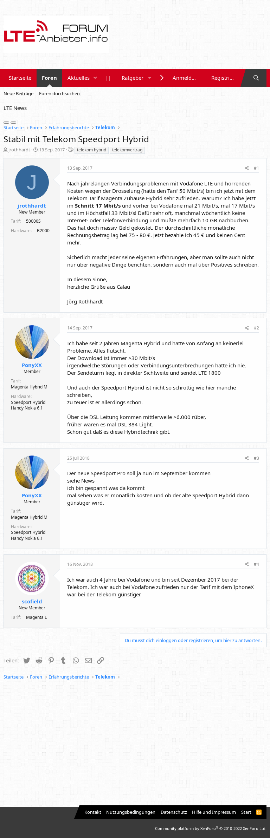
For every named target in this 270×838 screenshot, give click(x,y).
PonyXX (32, 364)
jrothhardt (19, 149)
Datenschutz (174, 812)
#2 (256, 328)
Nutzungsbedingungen (130, 812)
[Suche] (256, 78)
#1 (256, 168)
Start (246, 812)
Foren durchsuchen (59, 93)
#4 (256, 564)
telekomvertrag (127, 150)
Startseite (20, 77)
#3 (256, 458)
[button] (95, 78)
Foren (49, 77)
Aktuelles (79, 77)
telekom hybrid (91, 150)
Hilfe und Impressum (214, 812)
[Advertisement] (135, 744)
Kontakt (92, 812)
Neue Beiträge (18, 93)
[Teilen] (247, 168)
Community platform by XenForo (210, 828)
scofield (32, 601)
